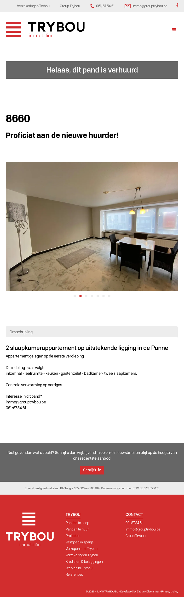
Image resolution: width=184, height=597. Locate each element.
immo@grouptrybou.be (143, 529)
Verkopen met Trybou (82, 549)
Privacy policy (169, 591)
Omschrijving (21, 332)
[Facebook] (177, 6)
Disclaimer (152, 591)
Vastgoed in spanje (80, 542)
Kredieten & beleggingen (84, 562)
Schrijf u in (92, 470)
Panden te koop (77, 523)
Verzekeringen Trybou (82, 555)
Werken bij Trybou (79, 568)
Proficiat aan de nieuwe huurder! (62, 135)
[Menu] (174, 30)
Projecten (73, 536)
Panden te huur (77, 529)
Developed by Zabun (132, 591)
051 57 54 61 (134, 523)
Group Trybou (136, 536)
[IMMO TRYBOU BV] (45, 29)
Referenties (74, 574)
